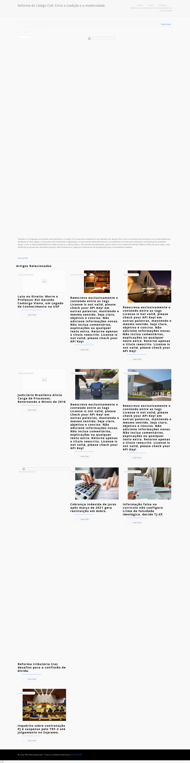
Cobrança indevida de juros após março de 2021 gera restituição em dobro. (93, 507)
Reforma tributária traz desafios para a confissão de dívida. (42, 667)
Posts (150, 5)
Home (140, 5)
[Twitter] (161, 755)
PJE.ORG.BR (76, 755)
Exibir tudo (166, 24)
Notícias (162, 5)
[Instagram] (168, 755)
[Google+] (158, 755)
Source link (23, 258)
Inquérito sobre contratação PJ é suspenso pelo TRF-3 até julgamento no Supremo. (41, 729)
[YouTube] (165, 755)
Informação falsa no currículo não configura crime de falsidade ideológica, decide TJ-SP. (143, 509)
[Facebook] (154, 755)
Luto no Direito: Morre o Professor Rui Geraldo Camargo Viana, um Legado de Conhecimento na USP (40, 301)
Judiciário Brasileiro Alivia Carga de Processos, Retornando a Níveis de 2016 (42, 398)
